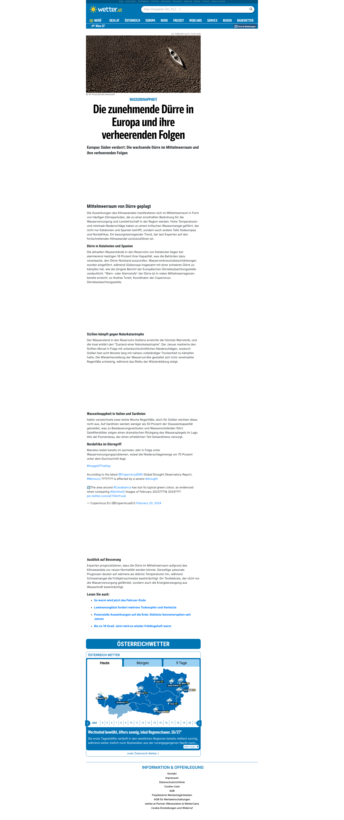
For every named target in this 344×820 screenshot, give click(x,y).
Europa (150, 21)
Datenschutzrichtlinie (172, 782)
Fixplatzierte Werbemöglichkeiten (172, 795)
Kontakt (172, 773)
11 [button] (137, 722)
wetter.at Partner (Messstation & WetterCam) (172, 803)
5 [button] (107, 722)
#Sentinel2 (117, 491)
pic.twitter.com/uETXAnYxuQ (106, 496)
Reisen (197, 2)
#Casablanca (122, 487)
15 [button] (160, 722)
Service (212, 21)
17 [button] (172, 722)
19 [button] (184, 722)
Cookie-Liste (172, 786)
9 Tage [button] (181, 663)
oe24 (121, 2)
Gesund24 (177, 2)
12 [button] (143, 722)
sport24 (155, 2)
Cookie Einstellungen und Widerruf (172, 808)
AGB (172, 790)
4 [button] (102, 722)
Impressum (172, 778)
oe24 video (130, 2)
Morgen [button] (143, 663)
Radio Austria (218, 2)
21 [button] (195, 722)
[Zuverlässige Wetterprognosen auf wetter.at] (112, 9)
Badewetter (245, 21)
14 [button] (154, 722)
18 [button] (178, 722)
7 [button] (116, 722)
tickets (206, 2)
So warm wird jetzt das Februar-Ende (120, 600)
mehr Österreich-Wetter (142, 753)
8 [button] (121, 722)
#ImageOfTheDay (99, 466)
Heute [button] (104, 663)
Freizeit (178, 21)
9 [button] (125, 722)
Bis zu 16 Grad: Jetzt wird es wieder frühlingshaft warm (132, 626)
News (164, 21)
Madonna (165, 2)
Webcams (195, 21)
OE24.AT (114, 21)
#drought (151, 478)
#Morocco (94, 478)
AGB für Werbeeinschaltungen (172, 799)
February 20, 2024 (148, 503)
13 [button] (148, 722)
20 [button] (189, 722)
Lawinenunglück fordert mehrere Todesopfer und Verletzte (135, 607)
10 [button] (131, 722)
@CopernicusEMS (131, 474)
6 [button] (111, 722)
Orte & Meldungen (247, 26)
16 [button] (166, 722)
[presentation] (87, 723)
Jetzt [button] (94, 722)
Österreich (143, 2)
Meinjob (188, 2)
